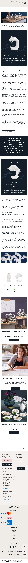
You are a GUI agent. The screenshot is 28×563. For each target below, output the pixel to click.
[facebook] (11, 546)
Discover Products (8, 131)
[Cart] (26, 5)
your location (20, 460)
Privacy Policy (10, 551)
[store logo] (14, 1)
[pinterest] (16, 546)
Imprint (3, 551)
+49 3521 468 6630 (22, 3)
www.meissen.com (6, 499)
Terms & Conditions (14, 554)
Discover (15, 388)
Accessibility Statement (20, 551)
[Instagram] (14, 546)
